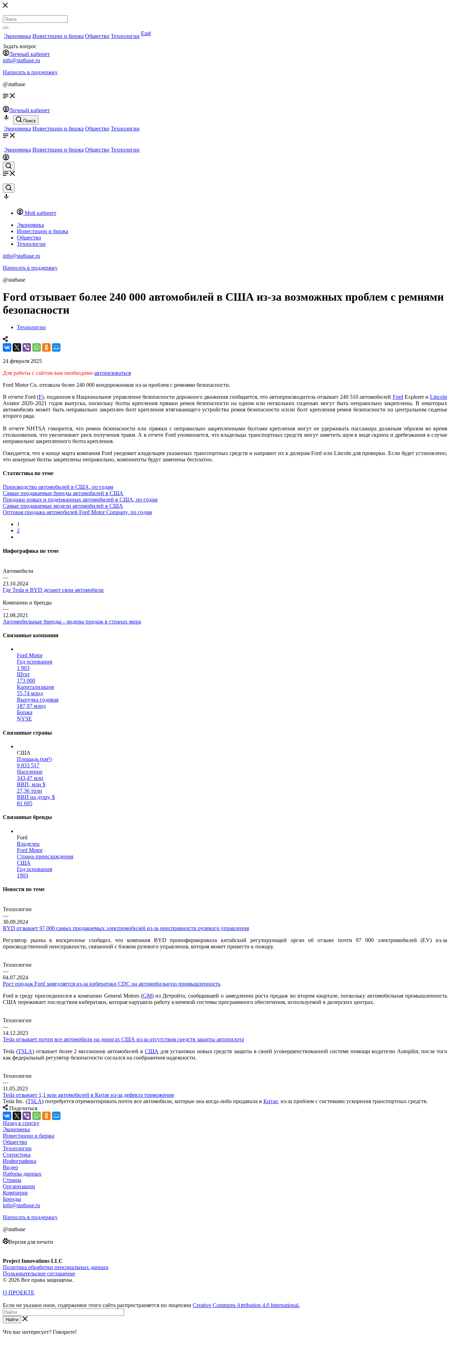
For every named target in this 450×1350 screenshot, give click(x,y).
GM (147, 996)
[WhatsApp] (36, 347)
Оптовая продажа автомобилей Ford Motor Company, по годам (77, 512)
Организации (19, 1186)
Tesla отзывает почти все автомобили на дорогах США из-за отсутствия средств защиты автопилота (123, 1039)
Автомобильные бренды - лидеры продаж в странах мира (72, 622)
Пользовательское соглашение (39, 1274)
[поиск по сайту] (8, 166)
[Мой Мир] (56, 347)
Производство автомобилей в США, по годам (58, 487)
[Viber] (26, 347)
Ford (398, 397)
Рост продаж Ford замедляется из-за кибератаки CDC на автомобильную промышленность (111, 984)
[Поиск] (5, 28)
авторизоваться (112, 373)
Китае (270, 1101)
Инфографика (19, 1161)
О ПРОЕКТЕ (18, 1292)
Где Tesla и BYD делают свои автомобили (53, 590)
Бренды (12, 1199)
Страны (12, 1180)
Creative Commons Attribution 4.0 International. (246, 1305)
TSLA (25, 1051)
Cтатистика (17, 1155)
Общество (97, 36)
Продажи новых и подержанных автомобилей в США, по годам (80, 500)
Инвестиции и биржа (58, 36)
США (152, 1051)
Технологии (125, 36)
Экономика (17, 36)
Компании (15, 1193)
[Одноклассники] (46, 347)
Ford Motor (30, 655)
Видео (10, 1167)
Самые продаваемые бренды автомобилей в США (63, 493)
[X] (17, 347)
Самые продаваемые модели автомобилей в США (63, 506)
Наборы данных (22, 1174)
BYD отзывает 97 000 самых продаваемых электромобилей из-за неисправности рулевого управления (126, 928)
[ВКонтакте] (7, 347)
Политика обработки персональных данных (56, 1267)
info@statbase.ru (21, 60)
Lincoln (438, 397)
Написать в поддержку (30, 72)
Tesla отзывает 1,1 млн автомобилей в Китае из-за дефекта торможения (88, 1095)
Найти (12, 1319)
